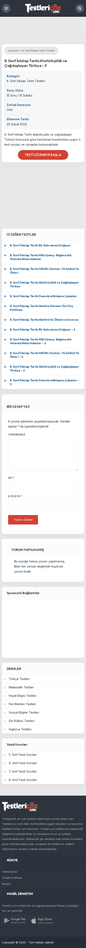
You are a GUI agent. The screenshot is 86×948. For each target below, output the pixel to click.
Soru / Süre (15, 90)
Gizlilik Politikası (12, 877)
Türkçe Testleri (19, 679)
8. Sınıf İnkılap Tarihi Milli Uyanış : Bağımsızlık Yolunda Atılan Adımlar (41, 257)
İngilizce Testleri (20, 729)
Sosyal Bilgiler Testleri (24, 712)
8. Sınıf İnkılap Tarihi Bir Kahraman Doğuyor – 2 (43, 329)
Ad (11, 477)
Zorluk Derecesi (19, 105)
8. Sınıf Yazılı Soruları (23, 780)
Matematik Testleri (21, 687)
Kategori (13, 76)
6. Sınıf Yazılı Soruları (23, 763)
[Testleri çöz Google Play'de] (15, 921)
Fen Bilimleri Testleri (22, 704)
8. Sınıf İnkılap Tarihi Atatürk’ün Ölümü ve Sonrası (44, 320)
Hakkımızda (9, 871)
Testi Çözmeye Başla (43, 155)
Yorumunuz (16, 434)
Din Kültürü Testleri (21, 721)
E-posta (15, 496)
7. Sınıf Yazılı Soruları (23, 771)
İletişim (6, 883)
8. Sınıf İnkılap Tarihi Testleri (26, 81)
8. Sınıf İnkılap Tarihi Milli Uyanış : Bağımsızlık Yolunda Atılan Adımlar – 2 (41, 341)
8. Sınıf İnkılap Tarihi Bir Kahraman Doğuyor (40, 245)
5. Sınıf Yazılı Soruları (23, 754)
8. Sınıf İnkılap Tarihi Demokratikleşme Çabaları (43, 296)
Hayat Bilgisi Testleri (22, 695)
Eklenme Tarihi (18, 119)
